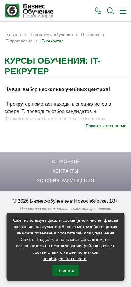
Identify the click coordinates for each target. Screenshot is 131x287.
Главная (13, 34)
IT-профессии (18, 40)
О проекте (65, 161)
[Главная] (29, 10)
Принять (65, 270)
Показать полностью (106, 125)
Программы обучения (51, 34)
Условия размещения (65, 180)
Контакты (65, 171)
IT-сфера (90, 34)
